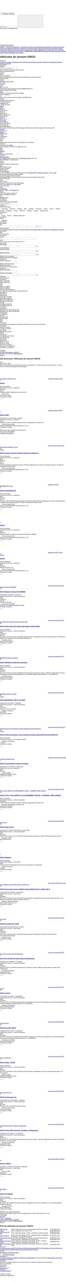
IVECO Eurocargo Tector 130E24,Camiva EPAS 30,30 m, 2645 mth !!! (25, 889)
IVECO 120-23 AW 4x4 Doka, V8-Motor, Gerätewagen (19, 1130)
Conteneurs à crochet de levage (29, 48)
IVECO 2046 (4, 415)
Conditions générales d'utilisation (9, 1258)
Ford (43, 51)
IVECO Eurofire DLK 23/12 (9, 924)
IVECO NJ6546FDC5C (8, 491)
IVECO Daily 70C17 (7, 827)
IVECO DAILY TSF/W (7, 1062)
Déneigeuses (42, 50)
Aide (12, 1252)
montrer (3, 350)
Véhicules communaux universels (47, 48)
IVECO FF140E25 (6, 1194)
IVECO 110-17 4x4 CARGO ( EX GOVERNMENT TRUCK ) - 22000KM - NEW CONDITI (30, 795)
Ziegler (21, 53)
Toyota (6, 53)
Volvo (17, 53)
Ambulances (15, 48)
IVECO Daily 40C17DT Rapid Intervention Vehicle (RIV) (20, 626)
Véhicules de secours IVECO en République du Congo (39, 1248)
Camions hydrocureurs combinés (29, 50)
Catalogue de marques (6, 1259)
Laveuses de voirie (52, 50)
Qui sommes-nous (5, 1252)
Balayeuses (48, 47)
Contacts (16, 1252)
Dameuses (61, 50)
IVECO (2, 383)
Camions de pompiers (58, 47)
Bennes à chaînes (18, 51)
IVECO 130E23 (5, 1163)
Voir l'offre (3, 1215)
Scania (2, 53)
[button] (33, 36)
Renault (63, 51)
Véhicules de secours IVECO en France (26, 1249)
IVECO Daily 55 (4, 1236)
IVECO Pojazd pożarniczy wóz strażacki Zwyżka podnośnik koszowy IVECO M (29, 735)
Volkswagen (11, 53)
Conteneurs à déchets (6, 51)
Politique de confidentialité (26, 1258)
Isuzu (46, 51)
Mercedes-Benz (56, 51)
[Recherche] (30, 21)
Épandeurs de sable (13, 50)
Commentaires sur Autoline (54, 1258)
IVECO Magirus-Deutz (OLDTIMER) (12, 592)
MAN (50, 51)
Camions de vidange (6, 48)
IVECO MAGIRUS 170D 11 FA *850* (12, 700)
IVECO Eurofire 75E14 (8, 1028)
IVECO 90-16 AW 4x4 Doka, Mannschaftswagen (17, 958)
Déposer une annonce (7, 433)
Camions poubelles (38, 47)
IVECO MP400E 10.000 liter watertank (13, 662)
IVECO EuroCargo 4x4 (8, 1097)
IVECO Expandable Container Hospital (14, 763)
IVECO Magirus (5, 857)
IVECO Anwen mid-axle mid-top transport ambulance (19, 453)
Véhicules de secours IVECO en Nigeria (11, 1248)
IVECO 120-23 (5, 993)
